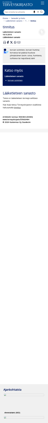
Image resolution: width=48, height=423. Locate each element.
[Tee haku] (41, 11)
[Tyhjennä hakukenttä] (38, 11)
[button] (5, 42)
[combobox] (24, 12)
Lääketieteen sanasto (14, 21)
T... (26, 21)
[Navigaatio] (42, 3)
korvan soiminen (15, 80)
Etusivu (5, 18)
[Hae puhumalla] (34, 11)
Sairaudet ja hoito (18, 18)
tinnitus (17, 107)
